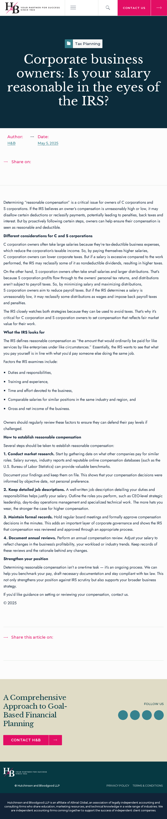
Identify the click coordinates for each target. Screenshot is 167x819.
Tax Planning (87, 44)
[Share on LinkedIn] (11, 173)
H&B (11, 143)
